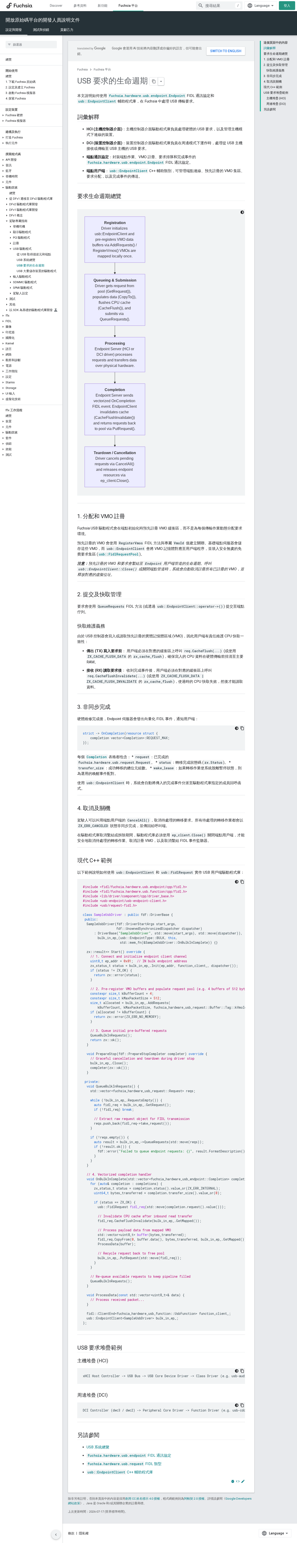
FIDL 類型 (124, 1464)
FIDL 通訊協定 (129, 1455)
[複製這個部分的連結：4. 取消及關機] (115, 809)
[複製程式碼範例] (242, 728)
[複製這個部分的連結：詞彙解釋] (104, 117)
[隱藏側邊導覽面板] (56, 1534)
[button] (31, 115)
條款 (71, 1533)
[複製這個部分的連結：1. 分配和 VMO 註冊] (129, 517)
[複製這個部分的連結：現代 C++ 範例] (116, 861)
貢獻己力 (66, 30)
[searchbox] (31, 44)
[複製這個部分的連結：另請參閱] (104, 1435)
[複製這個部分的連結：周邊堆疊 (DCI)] (112, 1395)
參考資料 (80, 5)
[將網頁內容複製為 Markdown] (154, 81)
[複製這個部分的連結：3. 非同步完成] (115, 707)
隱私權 (84, 1533)
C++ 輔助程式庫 (120, 1472)
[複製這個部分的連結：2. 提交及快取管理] (126, 595)
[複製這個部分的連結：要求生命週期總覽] (126, 196)
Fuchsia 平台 (128, 5)
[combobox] (219, 5)
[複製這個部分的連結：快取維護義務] (109, 626)
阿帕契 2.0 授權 (194, 1498)
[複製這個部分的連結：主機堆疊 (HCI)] (112, 1361)
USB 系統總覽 (98, 1447)
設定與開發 (14, 30)
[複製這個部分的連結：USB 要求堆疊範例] (126, 1348)
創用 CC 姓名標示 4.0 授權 (142, 1498)
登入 (287, 5)
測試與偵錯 (41, 30)
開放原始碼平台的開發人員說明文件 (43, 20)
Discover (56, 5)
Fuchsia (82, 69)
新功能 (102, 5)
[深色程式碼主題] (236, 728)
